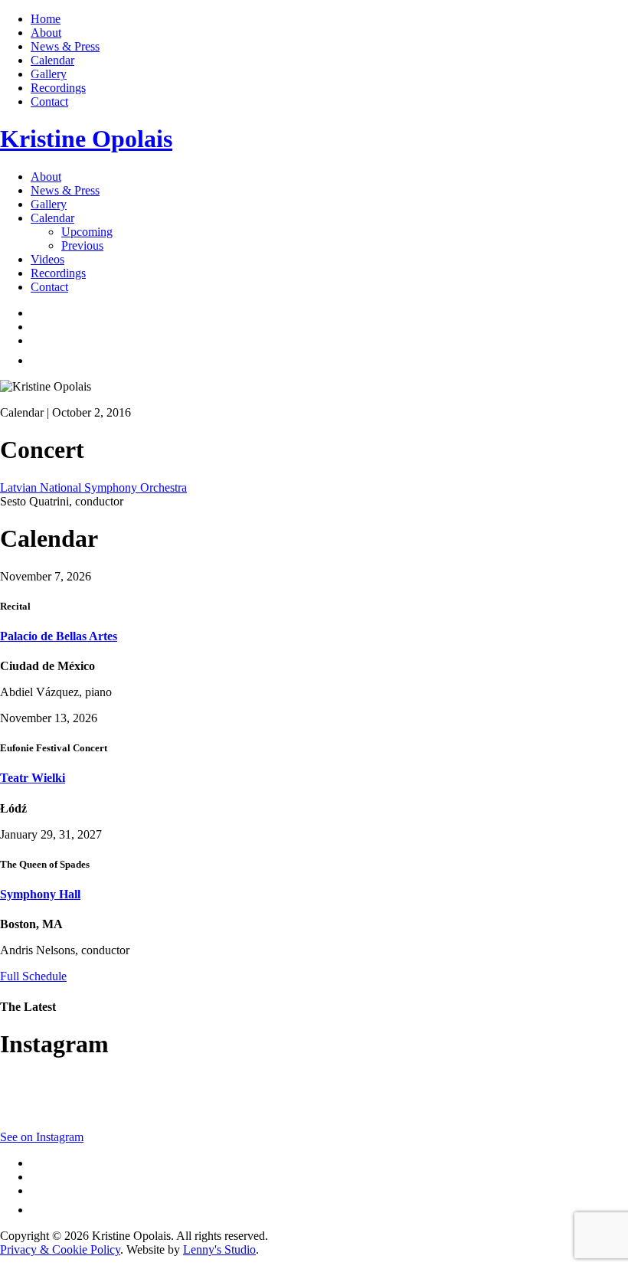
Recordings (58, 87)
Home (46, 18)
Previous (82, 245)
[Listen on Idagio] (39, 360)
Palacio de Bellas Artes (58, 636)
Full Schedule (33, 976)
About (46, 32)
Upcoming (87, 231)
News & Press (65, 46)
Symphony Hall (40, 894)
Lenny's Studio (219, 1249)
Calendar (52, 60)
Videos (47, 259)
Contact (49, 101)
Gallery (49, 73)
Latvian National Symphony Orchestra (93, 487)
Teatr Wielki (32, 777)
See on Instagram (41, 1136)
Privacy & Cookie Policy (60, 1249)
